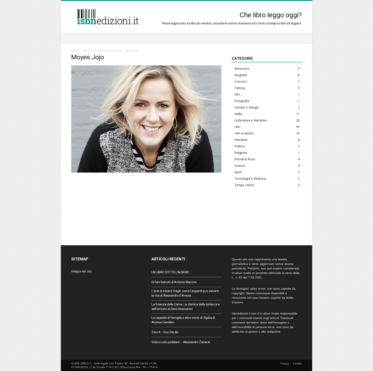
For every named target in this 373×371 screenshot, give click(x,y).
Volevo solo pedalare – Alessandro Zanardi (181, 342)
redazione (273, 331)
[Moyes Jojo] (146, 171)
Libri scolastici (244, 133)
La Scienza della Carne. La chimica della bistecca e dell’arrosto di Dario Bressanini (186, 307)
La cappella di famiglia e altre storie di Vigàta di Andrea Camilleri (183, 320)
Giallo (238, 114)
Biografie (240, 75)
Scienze (239, 165)
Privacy (284, 363)
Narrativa (240, 140)
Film (237, 94)
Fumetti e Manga (246, 107)
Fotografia (241, 101)
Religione (240, 153)
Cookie (297, 363)
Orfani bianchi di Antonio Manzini (174, 282)
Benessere (241, 68)
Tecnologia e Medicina (250, 178)
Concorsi (240, 81)
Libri (237, 127)
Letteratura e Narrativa (250, 120)
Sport (238, 172)
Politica (239, 146)
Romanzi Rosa (244, 159)
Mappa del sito (81, 271)
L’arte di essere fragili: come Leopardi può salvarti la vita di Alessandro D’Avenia (185, 293)
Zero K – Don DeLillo (165, 332)
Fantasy (239, 88)
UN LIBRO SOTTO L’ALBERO (170, 272)
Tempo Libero (244, 185)
